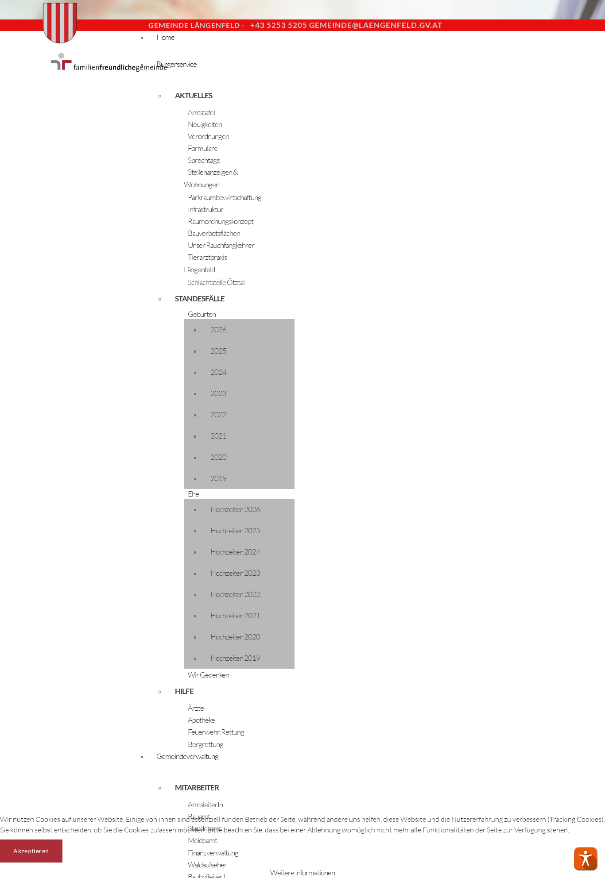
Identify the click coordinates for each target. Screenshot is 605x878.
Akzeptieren (31, 851)
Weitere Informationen (302, 872)
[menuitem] (212, 95)
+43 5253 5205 (278, 25)
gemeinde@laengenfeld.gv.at (375, 25)
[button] (585, 858)
